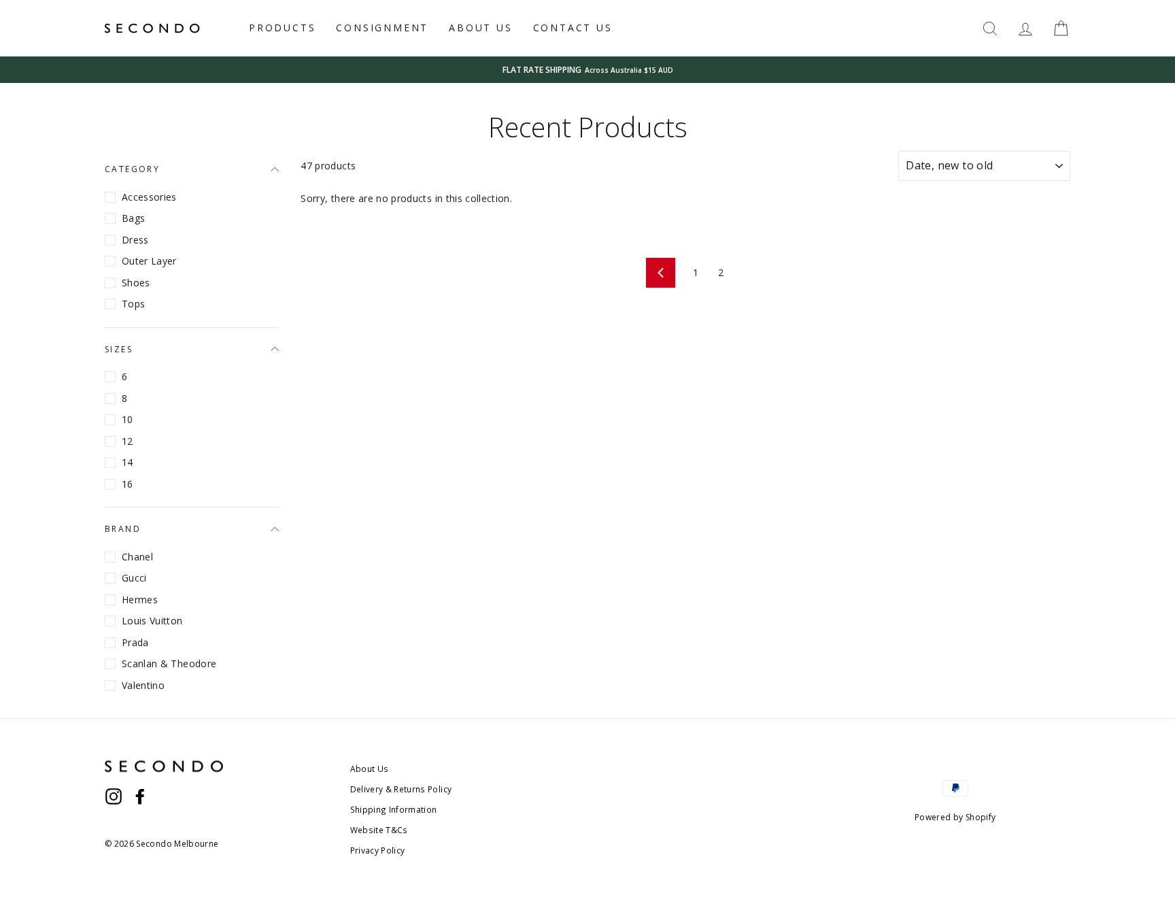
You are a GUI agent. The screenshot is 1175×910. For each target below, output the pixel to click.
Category (132, 169)
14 (127, 462)
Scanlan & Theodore (169, 663)
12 (127, 441)
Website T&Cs (379, 829)
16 (127, 483)
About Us (369, 768)
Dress (135, 239)
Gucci (134, 577)
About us (480, 27)
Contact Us (573, 27)
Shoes (136, 282)
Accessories (149, 196)
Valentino (143, 685)
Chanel (137, 556)
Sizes (119, 349)
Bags (133, 218)
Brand (123, 529)
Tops (133, 303)
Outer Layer (149, 260)
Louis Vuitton (152, 620)
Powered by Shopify (955, 817)
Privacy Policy (377, 850)
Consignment (382, 27)
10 (127, 419)
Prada (135, 642)
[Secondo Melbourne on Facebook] (140, 795)
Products (282, 27)
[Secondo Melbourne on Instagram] (113, 795)
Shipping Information (393, 809)
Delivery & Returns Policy (401, 788)
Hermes (140, 599)
